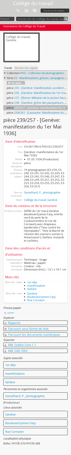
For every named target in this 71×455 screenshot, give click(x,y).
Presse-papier (18, 11)
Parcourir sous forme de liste (28, 329)
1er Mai (32, 282)
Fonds (8, 68)
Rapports (13, 323)
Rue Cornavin (36, 300)
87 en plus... (16, 83)
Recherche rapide (26, 68)
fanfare (32, 289)
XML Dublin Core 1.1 (21, 345)
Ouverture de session (53, 10)
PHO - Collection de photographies (42, 73)
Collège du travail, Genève (40, 200)
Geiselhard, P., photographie (42, 192)
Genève (32, 293)
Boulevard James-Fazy (41, 297)
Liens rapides (34, 11)
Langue (26, 11)
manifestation (36, 285)
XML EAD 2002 (17, 351)
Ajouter (10, 312)
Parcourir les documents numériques (33, 335)
